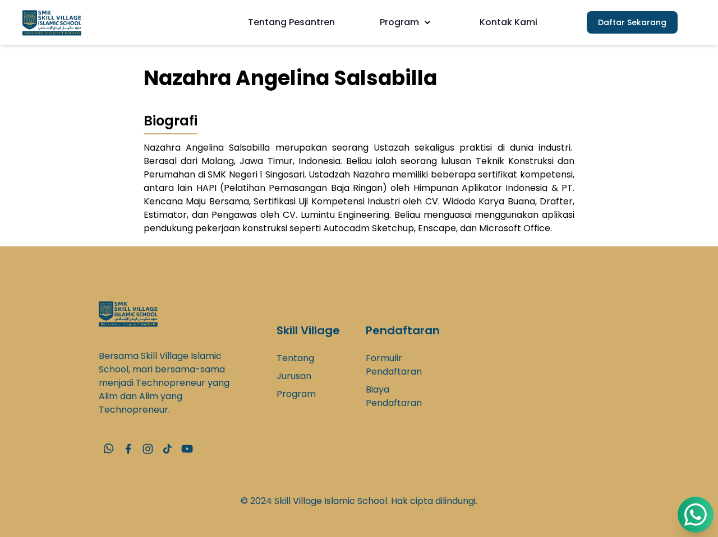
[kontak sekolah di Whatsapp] (108, 449)
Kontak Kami (508, 22)
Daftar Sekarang (632, 22)
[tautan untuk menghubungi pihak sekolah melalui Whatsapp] (696, 515)
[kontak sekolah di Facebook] (128, 449)
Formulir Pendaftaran (394, 365)
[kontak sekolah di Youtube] (187, 449)
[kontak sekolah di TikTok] (167, 449)
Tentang (295, 358)
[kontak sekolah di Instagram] (148, 449)
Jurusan (294, 376)
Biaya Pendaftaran (394, 396)
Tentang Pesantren (291, 22)
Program (399, 22)
